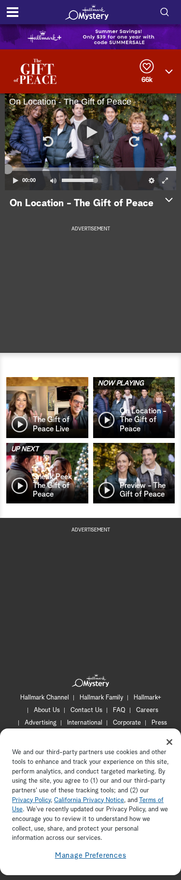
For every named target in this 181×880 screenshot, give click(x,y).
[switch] (53, 180)
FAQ (119, 710)
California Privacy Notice (89, 800)
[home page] (87, 12)
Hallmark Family (101, 698)
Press (159, 723)
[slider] (90, 169)
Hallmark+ (147, 698)
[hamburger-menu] (12, 12)
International (84, 723)
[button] (48, 142)
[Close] (169, 742)
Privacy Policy (31, 800)
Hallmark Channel (44, 698)
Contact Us (86, 710)
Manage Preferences (90, 855)
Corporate (127, 723)
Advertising (40, 723)
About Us (47, 710)
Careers (147, 710)
